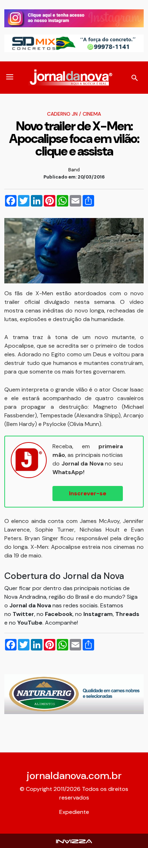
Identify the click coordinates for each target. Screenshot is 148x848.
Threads (127, 614)
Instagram (98, 614)
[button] (9, 77)
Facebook (59, 614)
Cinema (92, 114)
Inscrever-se (87, 493)
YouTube (29, 622)
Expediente (74, 812)
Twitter (23, 614)
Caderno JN (62, 114)
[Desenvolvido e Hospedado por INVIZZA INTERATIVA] (74, 840)
